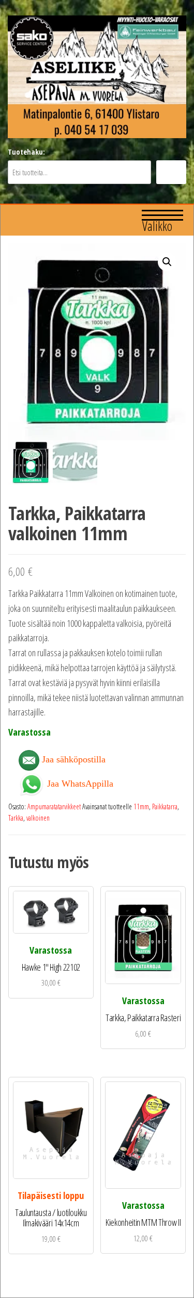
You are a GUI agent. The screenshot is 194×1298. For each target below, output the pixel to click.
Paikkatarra (164, 806)
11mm (141, 806)
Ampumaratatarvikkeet (54, 806)
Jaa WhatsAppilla (78, 782)
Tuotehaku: (26, 152)
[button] (167, 262)
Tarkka (15, 818)
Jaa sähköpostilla (72, 759)
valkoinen (38, 818)
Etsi (171, 172)
